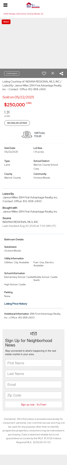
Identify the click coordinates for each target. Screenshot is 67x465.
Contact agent (11, 73)
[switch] (44, 73)
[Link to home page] (33, 5)
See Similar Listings (17, 123)
